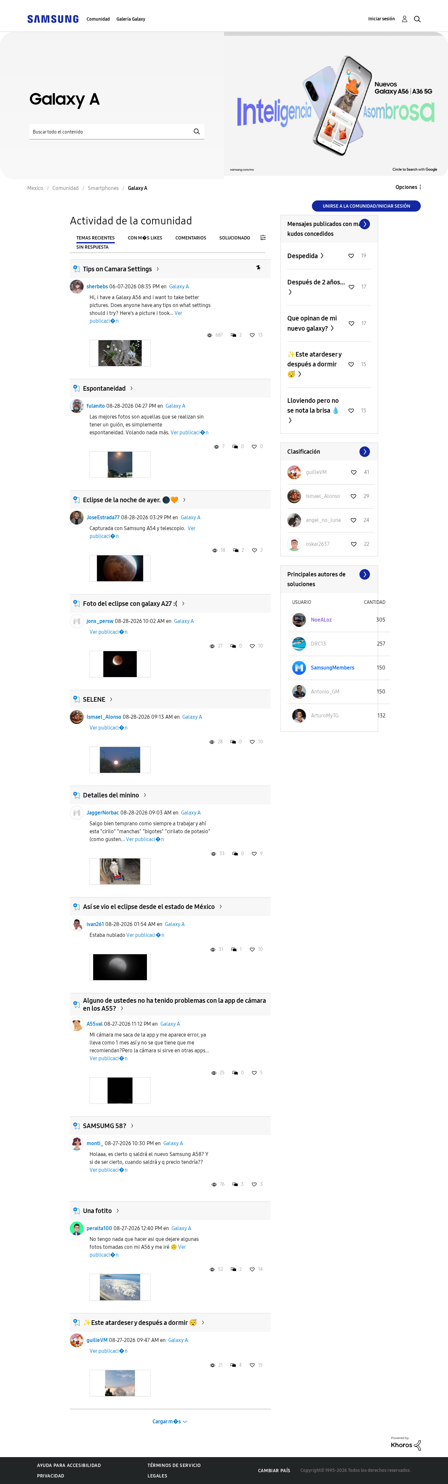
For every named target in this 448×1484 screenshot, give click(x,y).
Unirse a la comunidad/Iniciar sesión (366, 206)
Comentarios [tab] (190, 238)
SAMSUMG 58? (104, 1126)
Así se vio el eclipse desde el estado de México (149, 907)
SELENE (94, 699)
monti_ (95, 1143)
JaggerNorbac (103, 813)
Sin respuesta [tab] (92, 247)
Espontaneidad (104, 388)
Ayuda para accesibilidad (69, 1465)
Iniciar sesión (381, 19)
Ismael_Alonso (104, 717)
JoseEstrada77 (103, 517)
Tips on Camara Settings (117, 269)
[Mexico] (52, 18)
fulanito (96, 406)
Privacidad (50, 1476)
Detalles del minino (111, 795)
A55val (95, 1024)
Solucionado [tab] (234, 238)
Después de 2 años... (316, 282)
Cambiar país (274, 1471)
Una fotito (97, 1211)
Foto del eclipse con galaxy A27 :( (130, 604)
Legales (157, 1476)
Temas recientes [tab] (95, 238)
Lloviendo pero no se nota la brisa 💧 (313, 405)
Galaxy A (179, 286)
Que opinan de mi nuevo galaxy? (312, 323)
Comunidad (98, 19)
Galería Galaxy (130, 19)
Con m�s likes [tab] (145, 238)
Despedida (303, 256)
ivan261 (95, 924)
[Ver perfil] (77, 287)
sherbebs (97, 286)
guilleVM (97, 1340)
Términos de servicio (174, 1465)
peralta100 (99, 1228)
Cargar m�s (167, 1421)
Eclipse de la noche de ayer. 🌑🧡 (130, 500)
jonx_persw (100, 621)
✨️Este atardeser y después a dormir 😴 (140, 1323)
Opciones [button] (406, 187)
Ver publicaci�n (190, 432)
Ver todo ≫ (329, 224)
